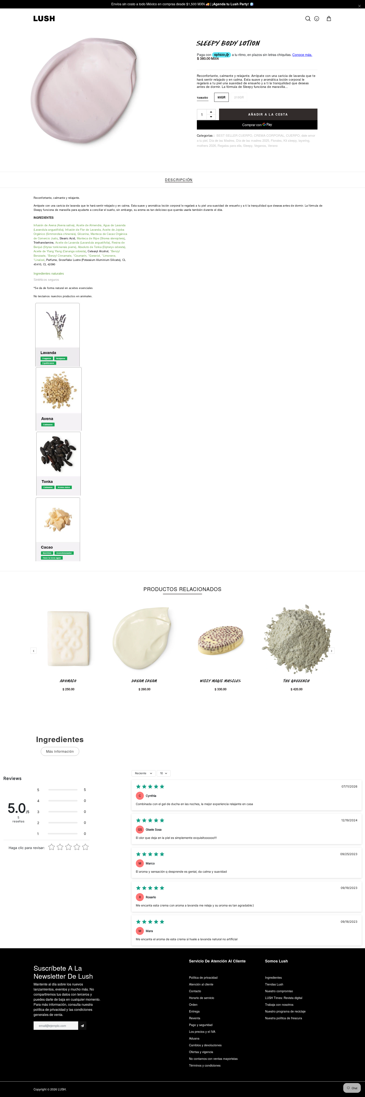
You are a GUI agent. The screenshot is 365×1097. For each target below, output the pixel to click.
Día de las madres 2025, (253, 140)
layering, (304, 140)
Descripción (179, 179)
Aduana (194, 1038)
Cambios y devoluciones (205, 1045)
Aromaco (68, 681)
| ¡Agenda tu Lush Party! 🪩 (232, 3)
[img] (150, 786)
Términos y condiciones (205, 1065)
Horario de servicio (201, 998)
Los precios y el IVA (202, 1031)
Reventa (194, 1018)
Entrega (194, 1011)
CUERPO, (293, 135)
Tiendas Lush (274, 984)
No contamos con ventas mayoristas (213, 1058)
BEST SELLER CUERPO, (235, 135)
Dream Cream (144, 681)
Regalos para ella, (230, 145)
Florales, (277, 140)
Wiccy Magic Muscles (220, 681)
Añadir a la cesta (268, 114)
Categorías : (206, 136)
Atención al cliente (201, 984)
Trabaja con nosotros (279, 1004)
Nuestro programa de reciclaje (285, 1011)
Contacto (195, 991)
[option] (89, 95)
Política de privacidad (203, 977)
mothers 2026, (207, 145)
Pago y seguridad (200, 1025)
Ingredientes (273, 977)
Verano (273, 145)
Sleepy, (248, 145)
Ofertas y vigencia (201, 1052)
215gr (239, 97)
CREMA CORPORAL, (270, 135)
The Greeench (296, 681)
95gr (221, 97)
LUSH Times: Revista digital (283, 998)
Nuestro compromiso (279, 991)
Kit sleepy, (290, 140)
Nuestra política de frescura (283, 1018)
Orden (193, 1004)
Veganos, (261, 145)
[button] (62, 789)
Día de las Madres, (222, 140)
